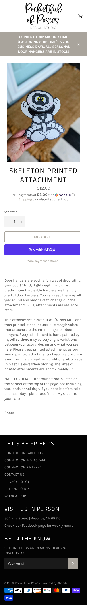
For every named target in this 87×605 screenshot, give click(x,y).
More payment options (42, 261)
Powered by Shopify (54, 583)
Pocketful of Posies (28, 583)
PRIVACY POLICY (16, 481)
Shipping (25, 199)
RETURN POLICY (16, 489)
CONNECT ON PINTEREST (24, 467)
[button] (43, 195)
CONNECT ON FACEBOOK (23, 453)
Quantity (10, 211)
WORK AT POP (15, 496)
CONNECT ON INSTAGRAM (24, 460)
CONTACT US (14, 474)
